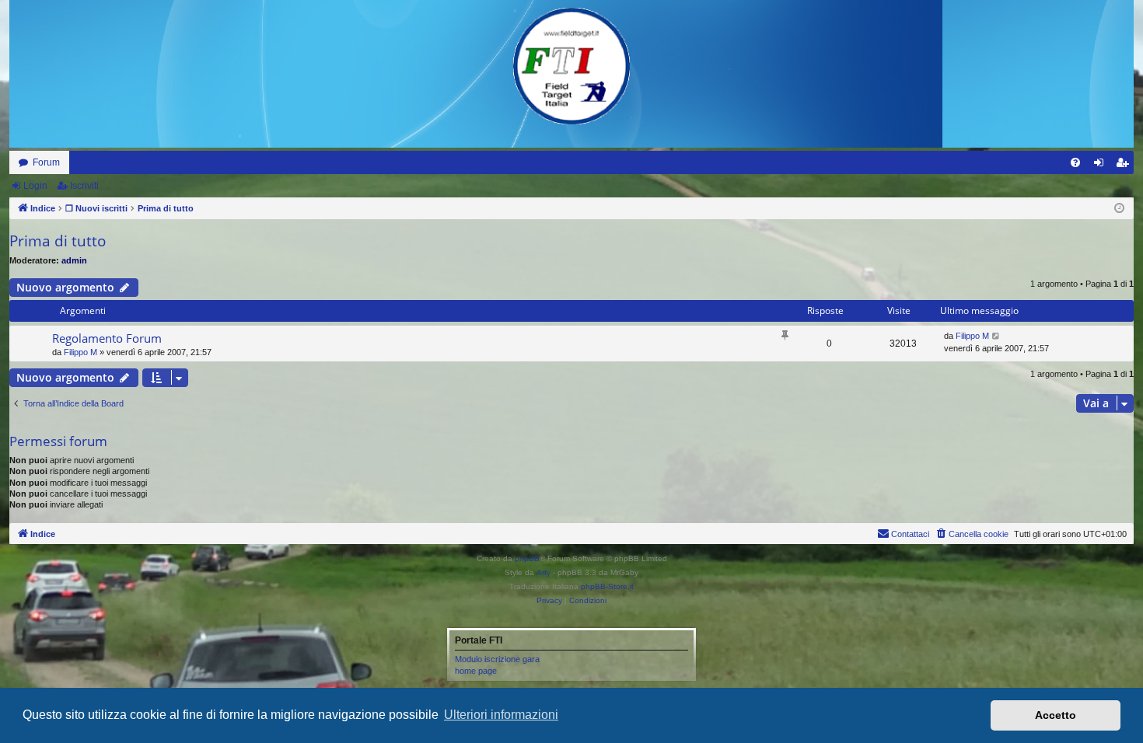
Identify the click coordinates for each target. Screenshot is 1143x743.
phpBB (527, 558)
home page (476, 670)
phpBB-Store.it (607, 586)
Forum (46, 162)
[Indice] (571, 66)
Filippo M (80, 352)
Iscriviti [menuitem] (1125, 165)
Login (35, 185)
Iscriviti (84, 185)
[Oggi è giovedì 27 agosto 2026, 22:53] (1119, 209)
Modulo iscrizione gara (497, 659)
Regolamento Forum (107, 338)
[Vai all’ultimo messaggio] (996, 336)
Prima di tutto (57, 241)
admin (74, 260)
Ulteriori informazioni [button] (501, 714)
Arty (544, 572)
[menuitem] (1075, 162)
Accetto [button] (1055, 715)
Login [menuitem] (1101, 165)
